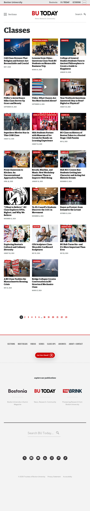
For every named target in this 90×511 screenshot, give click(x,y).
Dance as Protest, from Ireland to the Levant (71, 208)
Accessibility (67, 477)
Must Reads (23, 344)
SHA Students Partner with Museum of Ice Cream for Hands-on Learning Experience (43, 137)
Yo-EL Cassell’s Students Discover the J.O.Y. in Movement (44, 210)
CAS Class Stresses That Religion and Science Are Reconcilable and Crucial (16, 61)
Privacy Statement (54, 477)
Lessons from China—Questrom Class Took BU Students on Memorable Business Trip (44, 62)
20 (53, 317)
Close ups (51, 344)
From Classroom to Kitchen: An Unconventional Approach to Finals (13, 174)
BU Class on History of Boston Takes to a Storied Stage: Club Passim (72, 135)
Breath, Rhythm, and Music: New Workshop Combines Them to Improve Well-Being (43, 174)
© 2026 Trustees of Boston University (31, 477)
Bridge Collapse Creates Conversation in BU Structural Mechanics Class (44, 283)
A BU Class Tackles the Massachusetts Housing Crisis (16, 281)
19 (48, 317)
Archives (62, 344)
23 (66, 317)
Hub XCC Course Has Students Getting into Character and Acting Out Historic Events (72, 174)
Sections (11, 344)
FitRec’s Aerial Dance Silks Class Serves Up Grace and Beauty (14, 100)
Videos (33, 344)
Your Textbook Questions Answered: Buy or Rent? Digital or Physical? (72, 100)
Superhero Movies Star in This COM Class (16, 134)
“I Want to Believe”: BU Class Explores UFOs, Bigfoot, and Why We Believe (15, 211)
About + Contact (76, 344)
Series (41, 344)
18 (44, 317)
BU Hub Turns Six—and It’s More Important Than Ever (72, 247)
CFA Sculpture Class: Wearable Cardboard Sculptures (42, 247)
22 (62, 317)
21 (57, 317)
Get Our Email (43, 355)
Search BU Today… (41, 433)
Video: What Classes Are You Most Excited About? (44, 99)
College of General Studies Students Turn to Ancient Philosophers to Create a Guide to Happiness (72, 63)
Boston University (13, 2)
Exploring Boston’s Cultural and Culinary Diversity (14, 247)
